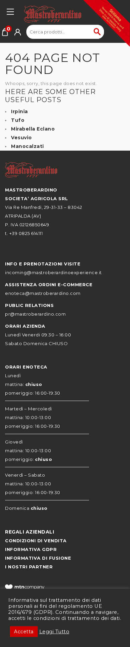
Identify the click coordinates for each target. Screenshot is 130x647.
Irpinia (19, 111)
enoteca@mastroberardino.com (43, 293)
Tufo (17, 120)
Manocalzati (27, 146)
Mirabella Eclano (33, 129)
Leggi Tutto (54, 632)
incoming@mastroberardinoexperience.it (53, 272)
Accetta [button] (24, 632)
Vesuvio (21, 138)
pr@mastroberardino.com (35, 314)
